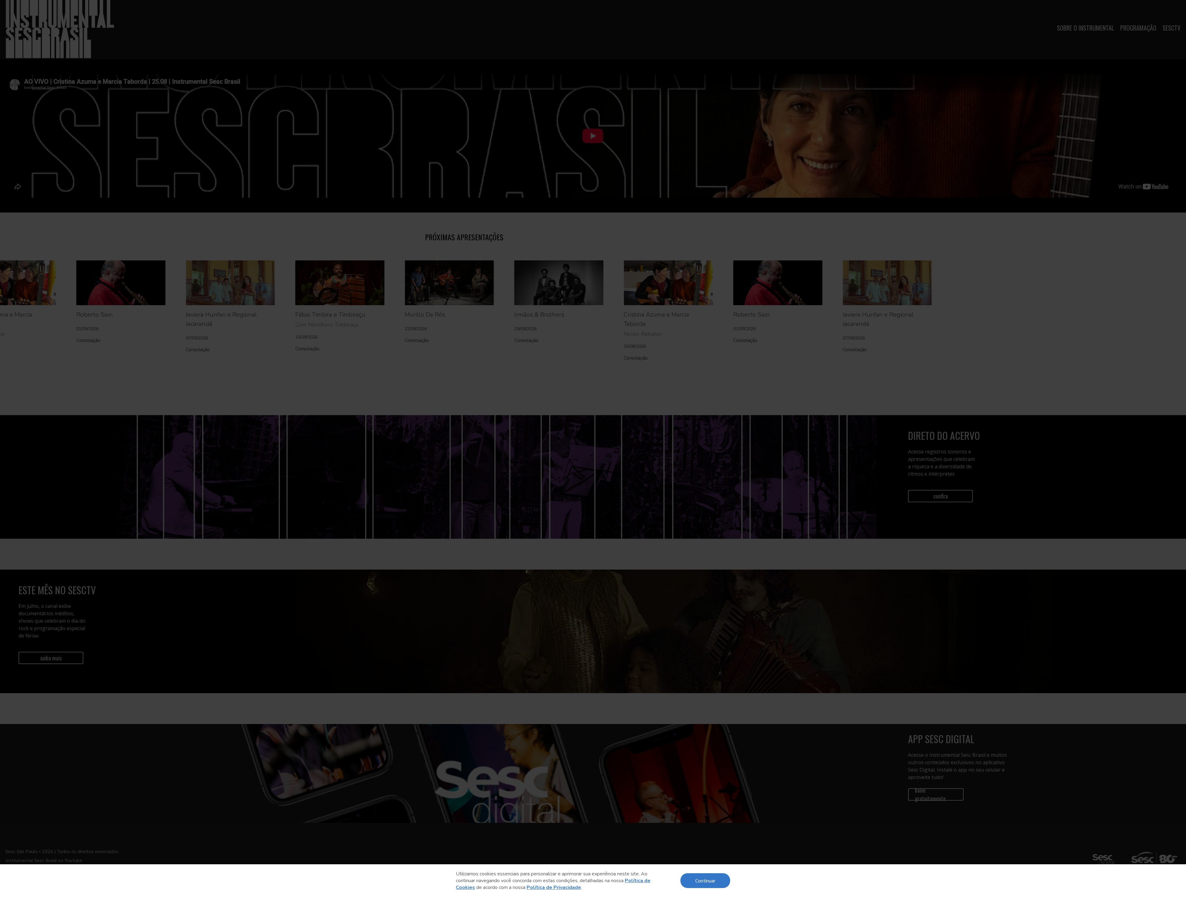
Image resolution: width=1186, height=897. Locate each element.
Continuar (705, 880)
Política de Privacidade (554, 887)
